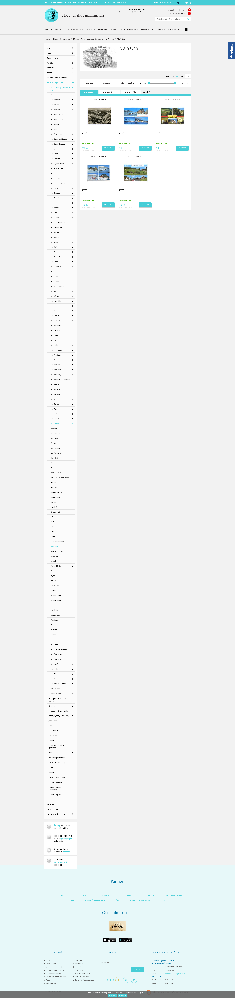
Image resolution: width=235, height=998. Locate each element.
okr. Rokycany (56, 374)
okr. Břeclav (55, 129)
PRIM (129, 895)
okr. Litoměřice (56, 266)
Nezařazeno (55, 688)
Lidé (50, 725)
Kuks (52, 531)
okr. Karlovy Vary (57, 227)
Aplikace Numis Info (82, 973)
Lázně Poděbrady (57, 541)
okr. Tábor (54, 409)
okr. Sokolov (55, 389)
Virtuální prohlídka (82, 977)
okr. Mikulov (55, 281)
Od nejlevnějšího (109, 92)
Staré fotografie (55, 794)
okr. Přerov (55, 360)
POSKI (162, 900)
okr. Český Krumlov (58, 144)
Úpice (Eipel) (55, 615)
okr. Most (54, 291)
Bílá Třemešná (56, 433)
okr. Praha (54, 345)
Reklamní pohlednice (57, 757)
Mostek (53, 561)
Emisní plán (79, 960)
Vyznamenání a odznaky (57, 77)
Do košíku (108, 148)
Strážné (53, 590)
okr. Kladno (55, 237)
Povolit (112, 995)
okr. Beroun (55, 105)
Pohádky (52, 740)
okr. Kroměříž (55, 252)
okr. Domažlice (56, 159)
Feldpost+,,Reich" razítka (58, 711)
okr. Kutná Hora (56, 257)
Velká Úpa (54, 620)
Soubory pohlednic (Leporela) (56, 788)
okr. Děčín (54, 154)
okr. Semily (55, 384)
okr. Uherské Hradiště (59, 649)
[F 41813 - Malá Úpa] (136, 115)
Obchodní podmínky (53, 973)
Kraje (53, 95)
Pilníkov (53, 571)
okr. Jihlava (55, 217)
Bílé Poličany (55, 438)
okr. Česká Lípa (56, 134)
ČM (61, 895)
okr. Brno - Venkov (57, 119)
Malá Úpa (54, 546)
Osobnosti (53, 735)
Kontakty (78, 967)
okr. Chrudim (55, 198)
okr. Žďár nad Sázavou (59, 684)
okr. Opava (55, 316)
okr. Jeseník (55, 208)
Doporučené (89, 92)
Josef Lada (53, 721)
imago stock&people (140, 900)
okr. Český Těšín (57, 149)
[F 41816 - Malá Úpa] (173, 115)
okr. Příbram (55, 365)
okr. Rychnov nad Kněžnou (60, 379)
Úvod (48, 39)
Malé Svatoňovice (57, 551)
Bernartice (54, 428)
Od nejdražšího (130, 92)
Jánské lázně (55, 512)
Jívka (52, 517)
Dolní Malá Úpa (56, 468)
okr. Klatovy (55, 242)
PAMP (72, 900)
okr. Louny (54, 271)
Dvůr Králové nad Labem (60, 477)
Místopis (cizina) (55, 693)
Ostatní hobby (53, 809)
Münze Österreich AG (95, 900)
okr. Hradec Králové (58, 183)
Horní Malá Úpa (56, 492)
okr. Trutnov (109, 39)
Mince (49, 48)
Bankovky (51, 804)
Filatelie (50, 799)
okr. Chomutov (56, 193)
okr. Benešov (55, 100)
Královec (54, 527)
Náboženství (54, 730)
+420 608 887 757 (178, 13)
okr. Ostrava (55, 320)
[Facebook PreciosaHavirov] (110, 980)
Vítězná (53, 625)
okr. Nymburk (56, 306)
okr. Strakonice (56, 394)
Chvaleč (54, 507)
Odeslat (137, 969)
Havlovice (54, 487)
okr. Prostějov (56, 355)
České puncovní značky (54, 967)
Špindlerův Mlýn (57, 600)
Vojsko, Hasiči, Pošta (57, 777)
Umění (51, 772)
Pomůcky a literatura (56, 814)
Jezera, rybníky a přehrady (59, 716)
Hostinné (54, 502)
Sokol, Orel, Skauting (57, 762)
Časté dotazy (51, 964)
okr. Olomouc (55, 311)
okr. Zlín (54, 674)
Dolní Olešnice (56, 473)
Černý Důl (54, 443)
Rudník (53, 581)
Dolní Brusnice (56, 453)
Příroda (51, 753)
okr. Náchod (55, 296)
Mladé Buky (55, 556)
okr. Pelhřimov (56, 330)
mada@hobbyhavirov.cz (177, 10)
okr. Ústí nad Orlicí (57, 659)
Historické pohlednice (61, 39)
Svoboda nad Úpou (58, 595)
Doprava (52, 706)
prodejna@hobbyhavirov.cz (175, 973)
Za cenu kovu (52, 58)
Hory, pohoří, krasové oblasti (57, 699)
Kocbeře (54, 522)
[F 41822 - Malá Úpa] (99, 172)
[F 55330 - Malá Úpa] (136, 172)
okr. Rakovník (56, 370)
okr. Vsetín (55, 664)
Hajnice (53, 482)
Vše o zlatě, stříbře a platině (56, 977)
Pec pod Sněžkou (57, 566)
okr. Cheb (54, 188)
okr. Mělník (55, 276)
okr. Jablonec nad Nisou (59, 203)
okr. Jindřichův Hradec (59, 222)
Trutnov (53, 605)
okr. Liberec (55, 262)
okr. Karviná (55, 232)
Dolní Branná (55, 448)
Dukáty (50, 63)
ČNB (84, 895)
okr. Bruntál (55, 124)
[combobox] (188, 76)
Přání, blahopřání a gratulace (56, 746)
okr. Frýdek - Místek (58, 163)
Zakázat (122, 995)
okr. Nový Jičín (56, 301)
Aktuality (49, 960)
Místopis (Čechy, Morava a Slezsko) (87, 39)
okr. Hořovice (55, 178)
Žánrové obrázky (55, 782)
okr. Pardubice (56, 325)
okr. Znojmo (55, 679)
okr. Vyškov (55, 669)
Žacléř (53, 639)
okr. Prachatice (56, 350)
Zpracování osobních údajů (85, 980)
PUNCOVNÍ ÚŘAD (174, 895)
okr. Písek (54, 335)
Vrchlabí (54, 630)
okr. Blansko (55, 109)
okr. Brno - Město (57, 114)
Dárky (49, 72)
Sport (51, 767)
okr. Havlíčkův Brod (58, 168)
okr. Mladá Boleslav (58, 286)
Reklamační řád (51, 980)
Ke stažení (79, 964)
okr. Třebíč (54, 644)
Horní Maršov (56, 497)
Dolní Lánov (55, 463)
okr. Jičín (54, 212)
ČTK (117, 900)
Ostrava (50, 67)
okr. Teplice (55, 419)
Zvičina (53, 635)
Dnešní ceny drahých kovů (55, 970)
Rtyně (53, 576)
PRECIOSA (106, 895)
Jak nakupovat (51, 983)
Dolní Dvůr (54, 458)
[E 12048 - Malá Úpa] (99, 115)
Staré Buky (55, 585)
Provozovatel (80, 970)
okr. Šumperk (55, 404)
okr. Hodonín (55, 173)
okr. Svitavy (55, 399)
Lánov (53, 536)
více (145, 992)
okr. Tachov (55, 414)
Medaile (50, 53)
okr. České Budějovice (59, 139)
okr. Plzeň (54, 340)
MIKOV (151, 895)
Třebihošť (54, 610)
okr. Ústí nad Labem (58, 654)
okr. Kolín (54, 247)
